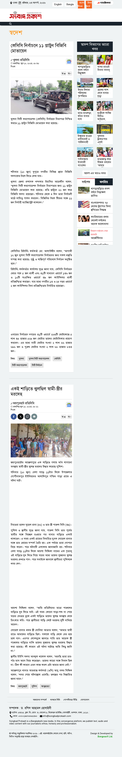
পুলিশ (34, 686)
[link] (81, 4)
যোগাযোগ (85, 699)
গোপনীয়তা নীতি (70, 699)
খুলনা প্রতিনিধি (21, 60)
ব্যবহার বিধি (55, 699)
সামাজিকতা (105, 2)
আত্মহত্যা (45, 686)
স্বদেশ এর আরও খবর (95, 173)
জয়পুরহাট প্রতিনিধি (23, 403)
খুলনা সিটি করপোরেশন (39, 358)
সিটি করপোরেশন (19, 365)
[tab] (86, 181)
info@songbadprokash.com (57, 716)
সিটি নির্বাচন (37, 365)
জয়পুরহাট (22, 686)
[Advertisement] (41, 147)
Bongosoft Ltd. (105, 736)
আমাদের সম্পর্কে (40, 699)
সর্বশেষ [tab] (86, 182)
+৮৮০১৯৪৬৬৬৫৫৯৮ (27, 716)
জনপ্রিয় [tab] (104, 182)
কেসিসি (57, 358)
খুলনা (21, 358)
